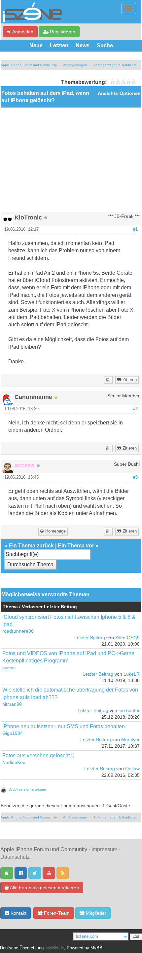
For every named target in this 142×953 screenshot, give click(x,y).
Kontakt (17, 913)
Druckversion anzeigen (27, 789)
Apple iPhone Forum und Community (29, 65)
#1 (135, 229)
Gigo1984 (12, 733)
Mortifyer (130, 739)
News (82, 45)
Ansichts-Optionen (119, 93)
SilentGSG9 (127, 637)
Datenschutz (15, 857)
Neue (36, 45)
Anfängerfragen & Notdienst (114, 65)
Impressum (104, 849)
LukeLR (132, 674)
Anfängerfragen (75, 65)
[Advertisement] (71, 162)
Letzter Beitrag (89, 637)
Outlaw (132, 768)
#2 (135, 409)
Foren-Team (56, 913)
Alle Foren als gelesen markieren (44, 887)
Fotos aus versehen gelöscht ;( (38, 755)
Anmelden (22, 31)
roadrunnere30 (18, 631)
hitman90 (12, 704)
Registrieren (62, 31)
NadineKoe (13, 762)
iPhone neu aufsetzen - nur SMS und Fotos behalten (63, 726)
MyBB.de (55, 948)
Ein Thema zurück (31, 545)
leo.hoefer (129, 710)
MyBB (96, 948)
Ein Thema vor (76, 545)
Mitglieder (95, 913)
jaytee (8, 667)
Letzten (59, 45)
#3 (135, 477)
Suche (105, 45)
